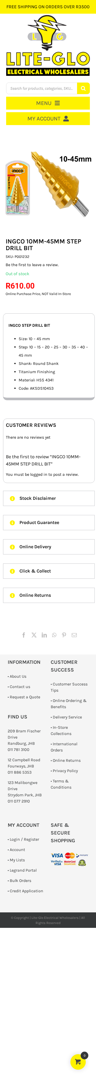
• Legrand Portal (22, 870)
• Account (16, 849)
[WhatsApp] (54, 635)
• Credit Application (25, 890)
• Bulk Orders (19, 880)
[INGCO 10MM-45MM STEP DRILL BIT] (49, 181)
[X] (34, 635)
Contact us (20, 686)
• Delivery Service (66, 717)
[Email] (74, 635)
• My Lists (16, 859)
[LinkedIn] (44, 635)
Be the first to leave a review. (32, 264)
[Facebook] (24, 635)
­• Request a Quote (24, 696)
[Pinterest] (64, 635)
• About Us (17, 676)
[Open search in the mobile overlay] (48, 88)
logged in (38, 474)
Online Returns (67, 760)
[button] (48, 498)
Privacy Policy (65, 770)
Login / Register (24, 839)
